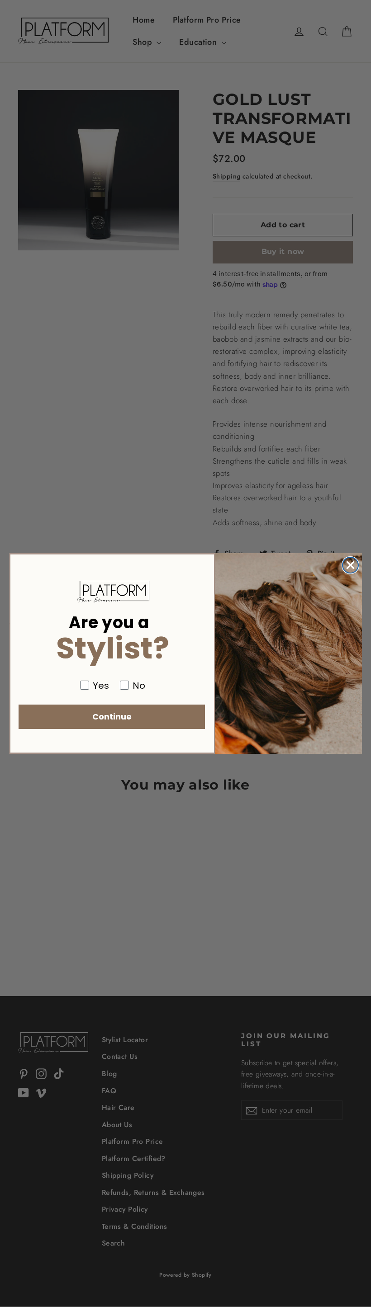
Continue (112, 716)
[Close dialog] (350, 565)
